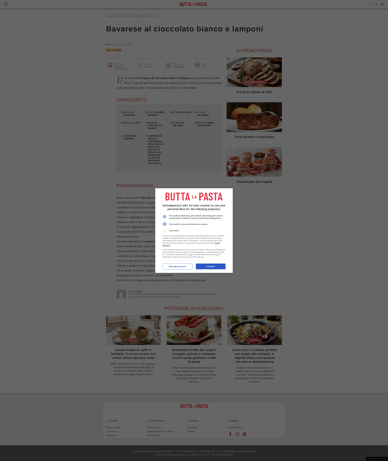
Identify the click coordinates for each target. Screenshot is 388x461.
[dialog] (194, 230)
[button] (194, 231)
